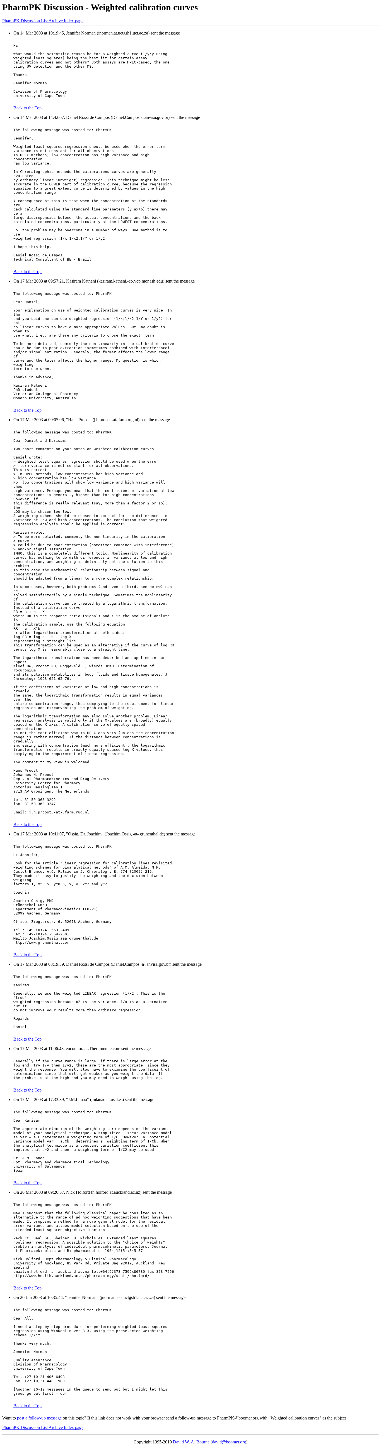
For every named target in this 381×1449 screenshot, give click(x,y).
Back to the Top (27, 108)
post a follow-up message (39, 1418)
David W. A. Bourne (191, 1442)
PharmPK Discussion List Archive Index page (42, 20)
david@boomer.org (229, 1442)
